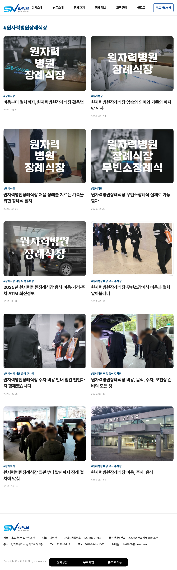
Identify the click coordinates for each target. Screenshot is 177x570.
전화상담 (62, 562)
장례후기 (79, 8)
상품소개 (58, 8)
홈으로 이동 (115, 562)
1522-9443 (63, 544)
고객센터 (121, 8)
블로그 (141, 8)
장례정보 (100, 8)
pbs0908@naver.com (134, 544)
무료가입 (88, 562)
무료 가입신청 (163, 7)
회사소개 (37, 8)
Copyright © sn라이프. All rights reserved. (25, 561)
